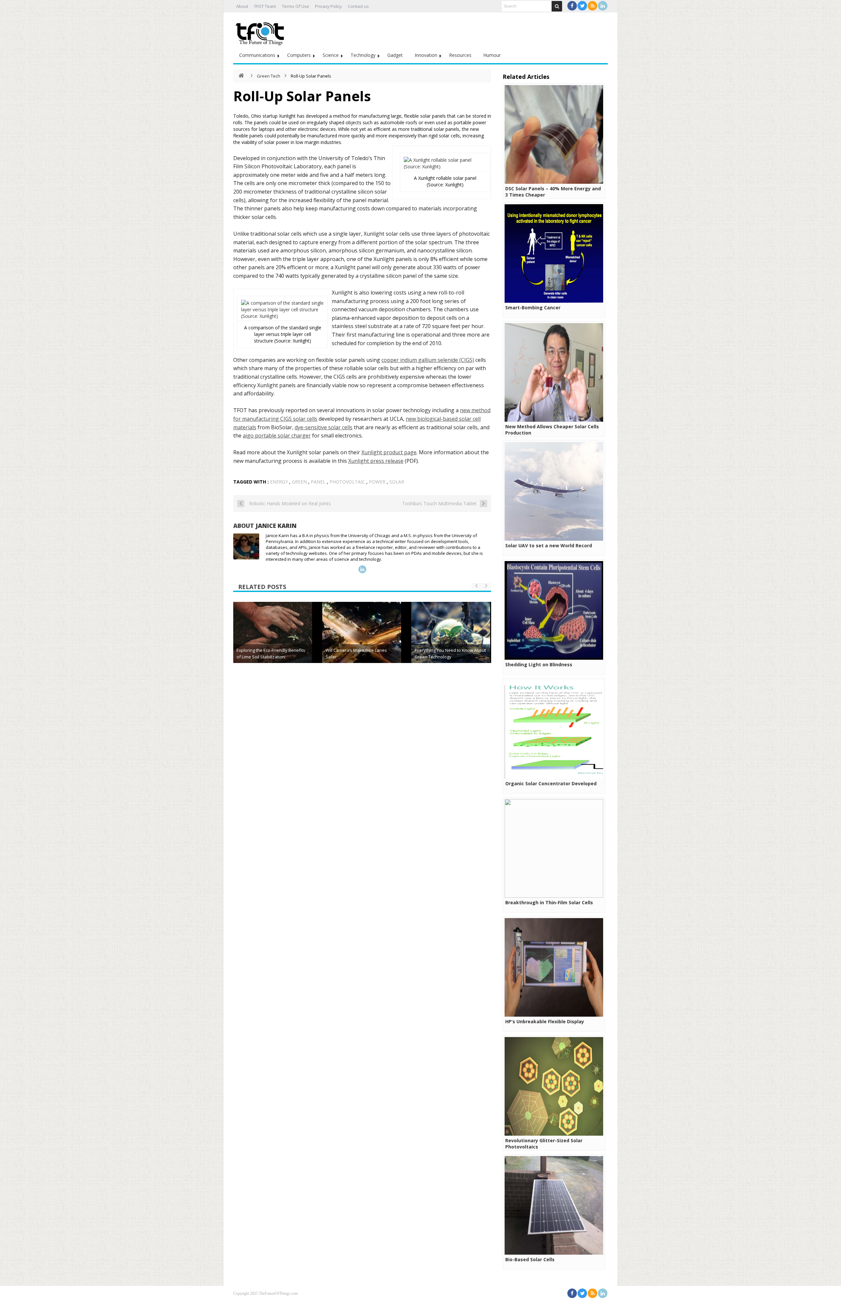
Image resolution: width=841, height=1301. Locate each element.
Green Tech (268, 76)
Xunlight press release (375, 460)
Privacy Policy (328, 6)
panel (318, 482)
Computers (299, 55)
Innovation (426, 55)
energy (279, 482)
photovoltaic (347, 482)
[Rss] (592, 6)
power (377, 482)
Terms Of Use (295, 6)
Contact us (358, 6)
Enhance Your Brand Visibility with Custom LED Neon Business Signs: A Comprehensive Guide (272, 650)
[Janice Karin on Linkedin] (362, 569)
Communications (257, 55)
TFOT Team (265, 6)
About (242, 6)
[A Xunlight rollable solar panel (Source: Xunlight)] (445, 166)
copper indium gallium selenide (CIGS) (427, 360)
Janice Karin (276, 526)
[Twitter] (582, 6)
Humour (492, 55)
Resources (460, 55)
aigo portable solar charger (277, 435)
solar (396, 482)
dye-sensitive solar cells (323, 427)
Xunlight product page (389, 452)
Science (331, 55)
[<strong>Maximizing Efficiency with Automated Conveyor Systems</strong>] (450, 641)
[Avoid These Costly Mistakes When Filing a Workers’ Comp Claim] (361, 641)
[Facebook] (572, 6)
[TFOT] (261, 31)
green (299, 482)
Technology (363, 55)
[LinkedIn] (603, 6)
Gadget (395, 55)
